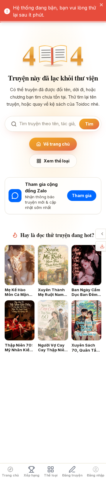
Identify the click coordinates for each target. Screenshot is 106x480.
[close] (102, 4)
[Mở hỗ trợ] (102, 234)
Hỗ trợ (97, 234)
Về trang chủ (56, 143)
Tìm (89, 123)
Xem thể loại (56, 160)
